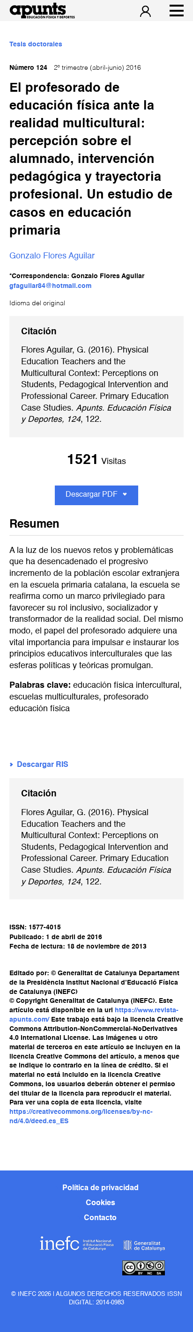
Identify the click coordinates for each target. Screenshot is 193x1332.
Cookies (100, 1203)
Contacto (100, 1218)
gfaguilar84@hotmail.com (50, 286)
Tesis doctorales (35, 44)
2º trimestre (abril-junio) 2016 (75, 68)
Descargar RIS (42, 765)
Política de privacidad (100, 1188)
